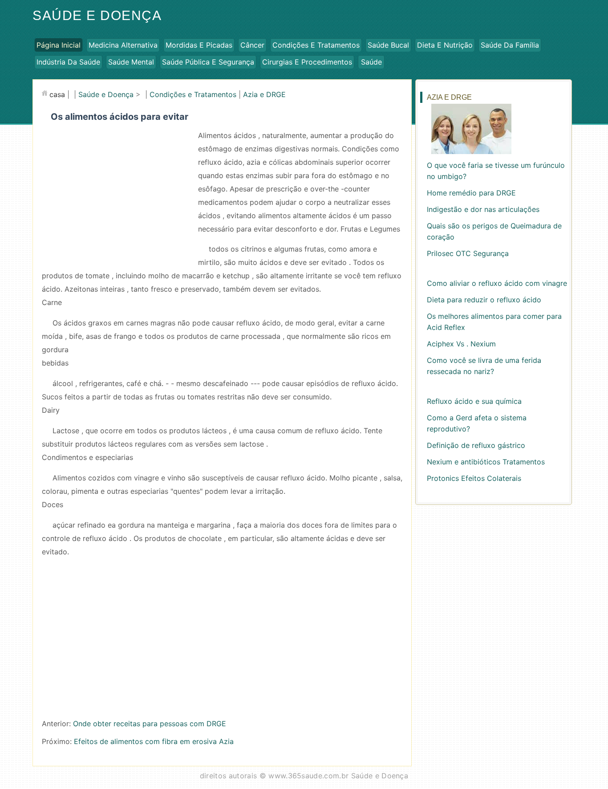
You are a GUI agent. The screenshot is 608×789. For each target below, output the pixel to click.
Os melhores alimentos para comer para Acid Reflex (494, 322)
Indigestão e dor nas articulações (483, 209)
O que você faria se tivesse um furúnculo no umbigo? (496, 171)
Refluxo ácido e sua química (474, 401)
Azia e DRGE (264, 94)
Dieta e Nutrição (445, 45)
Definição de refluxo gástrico (476, 445)
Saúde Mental (131, 61)
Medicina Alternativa (123, 45)
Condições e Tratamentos (316, 45)
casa (57, 94)
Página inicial (58, 45)
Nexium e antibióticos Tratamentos (486, 461)
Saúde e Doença (97, 15)
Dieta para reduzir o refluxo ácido (484, 299)
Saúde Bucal (388, 45)
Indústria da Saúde (68, 61)
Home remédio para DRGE (471, 192)
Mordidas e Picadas (199, 45)
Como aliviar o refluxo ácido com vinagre (497, 283)
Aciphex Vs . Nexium (461, 343)
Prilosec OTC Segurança (468, 253)
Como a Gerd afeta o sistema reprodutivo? (477, 423)
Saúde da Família (510, 45)
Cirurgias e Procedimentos (307, 61)
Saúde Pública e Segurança (208, 61)
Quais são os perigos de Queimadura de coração (494, 231)
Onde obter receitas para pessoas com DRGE (149, 723)
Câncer (252, 45)
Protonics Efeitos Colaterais (474, 478)
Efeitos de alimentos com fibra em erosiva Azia (154, 741)
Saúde (371, 61)
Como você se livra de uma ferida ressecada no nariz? (484, 366)
